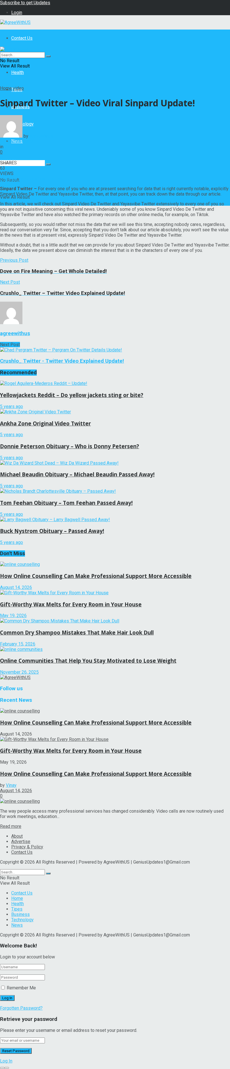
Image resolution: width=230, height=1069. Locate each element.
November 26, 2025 (19, 672)
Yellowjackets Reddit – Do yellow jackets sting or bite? (71, 394)
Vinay (11, 785)
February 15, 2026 (17, 644)
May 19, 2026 (13, 615)
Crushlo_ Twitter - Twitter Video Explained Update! (62, 361)
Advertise (20, 841)
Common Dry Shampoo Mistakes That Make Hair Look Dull (77, 632)
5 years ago (11, 406)
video (18, 88)
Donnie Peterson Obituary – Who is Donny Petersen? (69, 446)
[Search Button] (48, 164)
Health (17, 72)
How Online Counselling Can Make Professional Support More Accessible (96, 575)
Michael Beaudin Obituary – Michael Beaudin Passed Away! (77, 474)
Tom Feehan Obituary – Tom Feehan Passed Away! (66, 502)
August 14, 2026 (16, 587)
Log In (6, 1061)
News (17, 925)
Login (16, 12)
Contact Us (22, 38)
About (17, 836)
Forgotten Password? (21, 1008)
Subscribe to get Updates (25, 2)
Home (6, 88)
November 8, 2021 (18, 141)
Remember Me (21, 987)
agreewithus (41, 136)
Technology (22, 919)
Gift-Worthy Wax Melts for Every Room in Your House (71, 604)
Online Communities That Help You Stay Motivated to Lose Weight (88, 660)
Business (20, 914)
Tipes (16, 909)
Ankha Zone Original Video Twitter (45, 423)
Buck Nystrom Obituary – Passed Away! (52, 530)
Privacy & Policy (27, 847)
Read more (10, 826)
